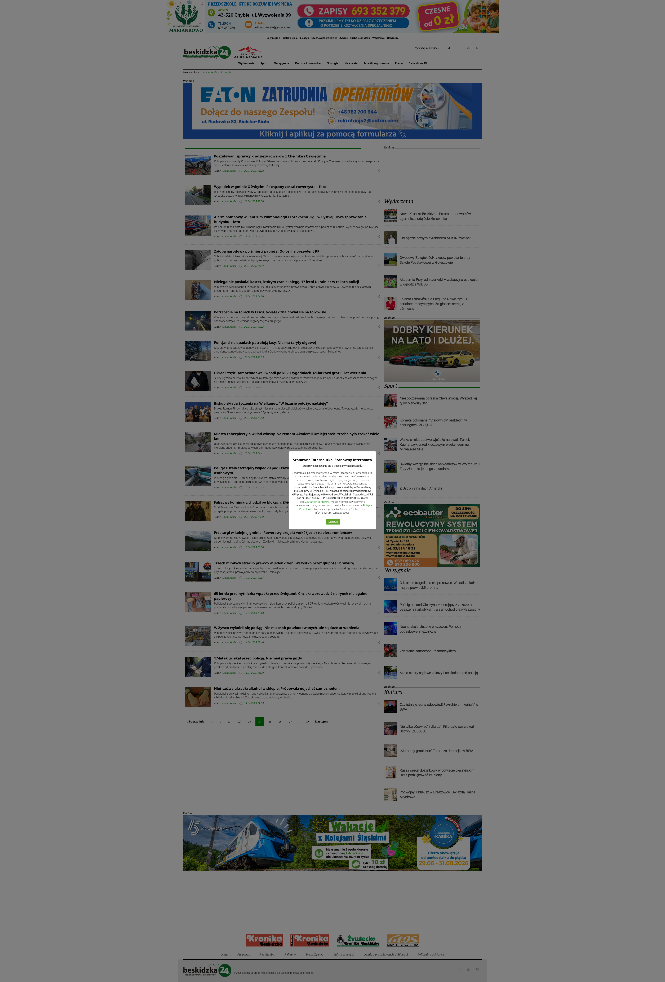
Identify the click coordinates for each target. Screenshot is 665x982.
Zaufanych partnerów (317, 501)
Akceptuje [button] (333, 522)
